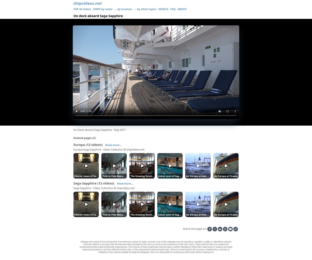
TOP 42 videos (82, 9)
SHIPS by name (102, 9)
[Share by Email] (230, 229)
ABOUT (182, 9)
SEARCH (163, 9)
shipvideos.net (87, 3)
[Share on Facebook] (209, 229)
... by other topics (145, 9)
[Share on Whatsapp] (225, 229)
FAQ (173, 9)
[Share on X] (215, 229)
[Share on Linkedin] (220, 229)
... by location (123, 9)
